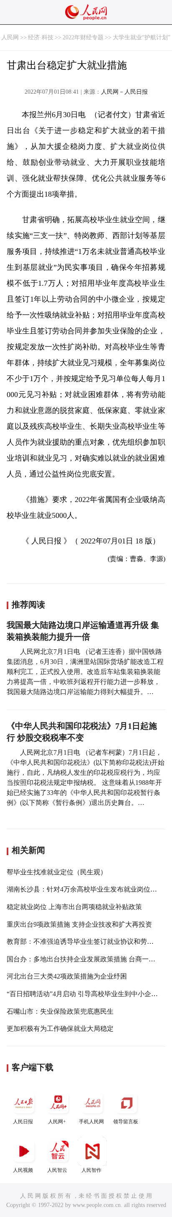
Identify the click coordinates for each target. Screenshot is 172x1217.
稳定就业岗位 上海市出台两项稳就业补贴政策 (74, 906)
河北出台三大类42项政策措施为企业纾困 (67, 976)
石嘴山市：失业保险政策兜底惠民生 (60, 1011)
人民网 (10, 37)
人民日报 (23, 1122)
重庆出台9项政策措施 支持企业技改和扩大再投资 (79, 924)
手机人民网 (91, 1122)
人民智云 (57, 1170)
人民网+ (57, 1122)
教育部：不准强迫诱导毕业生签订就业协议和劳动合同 (87, 941)
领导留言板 (125, 1122)
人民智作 (91, 1170)
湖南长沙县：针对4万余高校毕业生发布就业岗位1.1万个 (89, 889)
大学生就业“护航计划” (141, 37)
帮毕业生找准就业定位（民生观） (57, 872)
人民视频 (23, 1170)
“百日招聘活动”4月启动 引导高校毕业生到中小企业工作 (89, 993)
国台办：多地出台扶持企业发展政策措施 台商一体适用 (88, 959)
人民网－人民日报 (124, 92)
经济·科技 (40, 37)
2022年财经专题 (83, 37)
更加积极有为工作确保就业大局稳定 (60, 1028)
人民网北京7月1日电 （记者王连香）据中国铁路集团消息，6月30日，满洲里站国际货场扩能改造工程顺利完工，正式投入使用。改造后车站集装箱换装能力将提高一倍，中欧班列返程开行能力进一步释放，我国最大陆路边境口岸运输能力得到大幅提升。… (85, 671)
